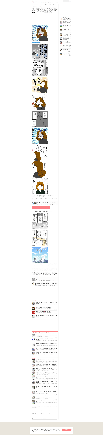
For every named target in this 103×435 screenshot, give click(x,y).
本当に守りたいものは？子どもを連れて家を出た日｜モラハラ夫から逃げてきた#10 (46, 396)
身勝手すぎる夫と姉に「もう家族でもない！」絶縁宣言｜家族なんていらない (46, 334)
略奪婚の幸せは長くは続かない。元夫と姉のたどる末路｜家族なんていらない (46, 344)
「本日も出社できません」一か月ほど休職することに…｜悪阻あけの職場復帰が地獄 (67, 46)
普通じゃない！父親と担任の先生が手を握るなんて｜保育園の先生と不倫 (46, 348)
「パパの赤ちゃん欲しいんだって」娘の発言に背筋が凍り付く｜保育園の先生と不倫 (46, 353)
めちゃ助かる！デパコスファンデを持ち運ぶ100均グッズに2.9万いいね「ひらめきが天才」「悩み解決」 (67, 54)
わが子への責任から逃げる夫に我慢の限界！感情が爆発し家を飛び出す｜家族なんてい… (46, 339)
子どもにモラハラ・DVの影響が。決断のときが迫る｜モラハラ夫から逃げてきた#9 (46, 391)
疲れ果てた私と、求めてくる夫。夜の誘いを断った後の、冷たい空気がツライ (67, 26)
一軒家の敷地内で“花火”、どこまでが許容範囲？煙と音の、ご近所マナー (67, 22)
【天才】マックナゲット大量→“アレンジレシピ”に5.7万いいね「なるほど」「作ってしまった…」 (67, 34)
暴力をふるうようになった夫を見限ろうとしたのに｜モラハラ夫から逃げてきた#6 (46, 377)
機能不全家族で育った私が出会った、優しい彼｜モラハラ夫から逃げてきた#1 (46, 360)
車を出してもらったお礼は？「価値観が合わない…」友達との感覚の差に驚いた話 (67, 42)
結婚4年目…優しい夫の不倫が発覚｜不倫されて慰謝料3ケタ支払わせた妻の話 (46, 279)
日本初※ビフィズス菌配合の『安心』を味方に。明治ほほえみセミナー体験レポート (46, 303)
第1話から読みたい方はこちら (36, 42)
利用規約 (39, 426)
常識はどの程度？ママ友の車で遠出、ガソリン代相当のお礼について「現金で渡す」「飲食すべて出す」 (67, 18)
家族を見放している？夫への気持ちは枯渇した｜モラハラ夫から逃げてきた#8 (46, 387)
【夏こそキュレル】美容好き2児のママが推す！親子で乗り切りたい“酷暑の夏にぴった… (46, 316)
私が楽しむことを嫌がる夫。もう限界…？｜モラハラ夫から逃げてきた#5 (46, 372)
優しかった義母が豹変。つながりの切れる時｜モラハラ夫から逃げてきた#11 (46, 401)
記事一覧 (33, 426)
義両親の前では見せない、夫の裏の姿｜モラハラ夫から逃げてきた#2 (46, 364)
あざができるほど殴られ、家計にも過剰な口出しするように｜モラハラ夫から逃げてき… (46, 382)
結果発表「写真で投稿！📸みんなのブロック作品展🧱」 (44, 307)
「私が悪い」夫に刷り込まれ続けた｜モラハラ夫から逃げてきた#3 (45, 368)
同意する (66, 429)
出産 (48, 426)
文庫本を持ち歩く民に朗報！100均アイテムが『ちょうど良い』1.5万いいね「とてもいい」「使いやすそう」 (67, 30)
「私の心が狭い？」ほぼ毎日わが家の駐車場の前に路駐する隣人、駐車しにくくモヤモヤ (67, 38)
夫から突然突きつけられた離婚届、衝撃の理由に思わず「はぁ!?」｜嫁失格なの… (46, 284)
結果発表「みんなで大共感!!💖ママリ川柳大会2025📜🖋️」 (44, 311)
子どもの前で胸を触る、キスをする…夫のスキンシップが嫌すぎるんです (67, 50)
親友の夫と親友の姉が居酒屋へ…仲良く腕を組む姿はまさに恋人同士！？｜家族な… (46, 203)
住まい (53, 426)
